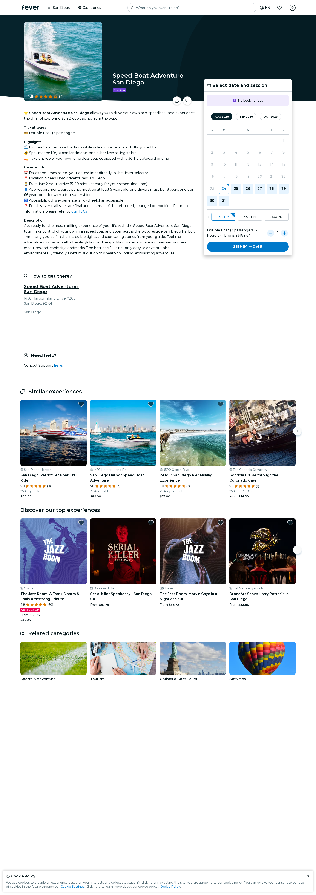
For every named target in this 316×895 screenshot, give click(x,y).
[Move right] (297, 431)
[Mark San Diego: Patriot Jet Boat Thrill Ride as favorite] (81, 404)
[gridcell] (224, 189)
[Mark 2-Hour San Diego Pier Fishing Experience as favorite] (220, 404)
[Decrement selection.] (270, 232)
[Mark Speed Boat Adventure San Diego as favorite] (187, 100)
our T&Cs (79, 211)
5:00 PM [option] (277, 217)
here (58, 365)
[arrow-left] (208, 217)
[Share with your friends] (177, 100)
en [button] (267, 8)
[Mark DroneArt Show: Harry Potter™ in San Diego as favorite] (290, 523)
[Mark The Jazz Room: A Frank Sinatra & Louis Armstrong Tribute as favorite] (81, 523)
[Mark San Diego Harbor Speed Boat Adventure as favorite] (151, 404)
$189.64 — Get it (247, 247)
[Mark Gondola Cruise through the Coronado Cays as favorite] (290, 404)
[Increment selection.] (284, 232)
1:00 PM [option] (223, 217)
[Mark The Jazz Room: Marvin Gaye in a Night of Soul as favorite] (220, 523)
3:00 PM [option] (250, 217)
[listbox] (248, 217)
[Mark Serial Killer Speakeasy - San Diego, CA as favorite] (151, 523)
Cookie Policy (170, 887)
